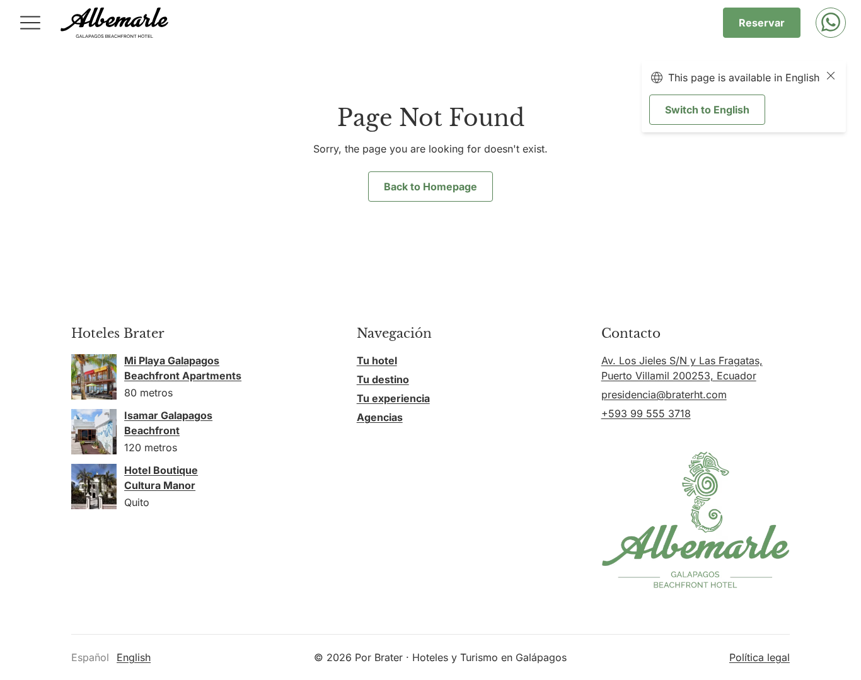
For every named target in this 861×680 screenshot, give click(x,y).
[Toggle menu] (30, 23)
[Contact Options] (831, 23)
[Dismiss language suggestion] (830, 77)
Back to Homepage (430, 186)
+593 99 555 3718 (646, 413)
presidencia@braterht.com (664, 394)
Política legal (759, 657)
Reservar (762, 22)
